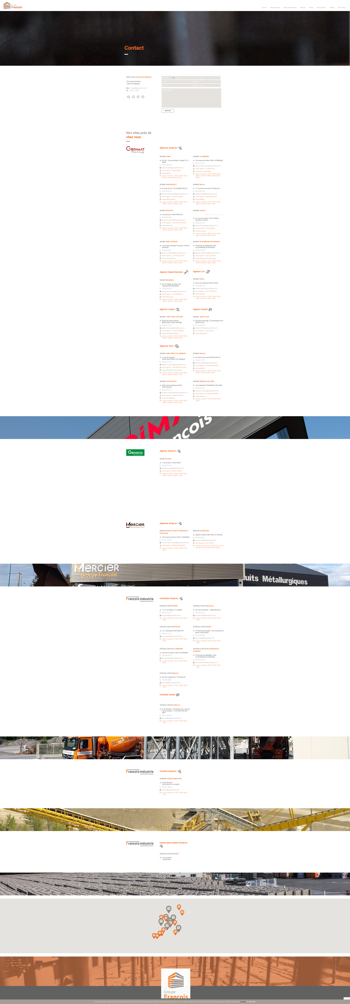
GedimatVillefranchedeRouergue (205, 258)
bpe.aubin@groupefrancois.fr (171, 615)
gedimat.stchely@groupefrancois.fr (173, 328)
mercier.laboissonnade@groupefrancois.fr (175, 543)
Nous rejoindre (321, 7)
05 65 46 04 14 (167, 655)
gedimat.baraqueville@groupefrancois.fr (175, 194)
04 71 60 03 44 (200, 325)
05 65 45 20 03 (200, 250)
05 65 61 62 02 (200, 612)
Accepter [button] (243, 1002)
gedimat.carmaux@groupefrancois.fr (174, 365)
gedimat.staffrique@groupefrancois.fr (174, 253)
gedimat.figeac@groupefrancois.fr (206, 288)
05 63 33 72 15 (167, 390)
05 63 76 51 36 (167, 362)
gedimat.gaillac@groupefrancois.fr (206, 363)
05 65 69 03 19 (167, 191)
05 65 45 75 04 (200, 660)
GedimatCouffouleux (168, 398)
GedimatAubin (166, 173)
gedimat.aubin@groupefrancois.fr (172, 168)
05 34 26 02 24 (167, 289)
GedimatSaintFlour (201, 333)
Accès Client (341, 7)
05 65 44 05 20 (167, 217)
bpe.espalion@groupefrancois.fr (172, 636)
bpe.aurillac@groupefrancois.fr (172, 718)
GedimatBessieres (168, 297)
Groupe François (275, 7)
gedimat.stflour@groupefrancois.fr (206, 328)
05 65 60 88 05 (167, 680)
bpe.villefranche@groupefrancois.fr (206, 662)
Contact (331, 7)
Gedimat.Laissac (200, 231)
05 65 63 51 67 (167, 612)
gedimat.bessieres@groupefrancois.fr (174, 291)
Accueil (264, 7)
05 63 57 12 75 (200, 360)
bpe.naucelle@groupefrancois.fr (205, 615)
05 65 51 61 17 (167, 633)
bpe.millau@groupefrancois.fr (171, 682)
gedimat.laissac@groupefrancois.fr (206, 225)
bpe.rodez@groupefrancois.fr (204, 638)
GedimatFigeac (200, 294)
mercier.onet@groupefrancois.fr (205, 540)
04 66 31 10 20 (167, 325)
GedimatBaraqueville (168, 199)
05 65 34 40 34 (200, 286)
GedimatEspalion (167, 225)
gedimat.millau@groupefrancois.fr (206, 194)
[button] (166, 919)
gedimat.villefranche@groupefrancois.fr (208, 253)
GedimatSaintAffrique (169, 258)
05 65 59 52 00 (200, 191)
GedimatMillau (199, 199)
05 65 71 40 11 (200, 163)
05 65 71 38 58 (134, 90)
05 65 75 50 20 (167, 540)
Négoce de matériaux (290, 7)
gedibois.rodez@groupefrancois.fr (173, 468)
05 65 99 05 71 (167, 250)
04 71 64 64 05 (167, 715)
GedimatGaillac (200, 368)
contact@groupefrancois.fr (138, 88)
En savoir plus (251, 1002)
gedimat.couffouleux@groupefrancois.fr (175, 393)
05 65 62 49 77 (200, 223)
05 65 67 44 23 (167, 787)
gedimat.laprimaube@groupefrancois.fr (207, 166)
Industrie (302, 7)
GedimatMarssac (200, 396)
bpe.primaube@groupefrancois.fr (172, 658)
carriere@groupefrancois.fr (170, 790)
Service (311, 7)
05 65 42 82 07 (200, 537)
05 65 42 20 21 (167, 465)
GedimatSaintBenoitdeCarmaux (172, 370)
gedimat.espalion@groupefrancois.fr (173, 220)
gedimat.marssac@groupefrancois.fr (207, 391)
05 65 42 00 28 (200, 635)
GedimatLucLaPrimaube (203, 171)
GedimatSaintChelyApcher (170, 333)
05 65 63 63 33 (167, 165)
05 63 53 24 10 (200, 388)
